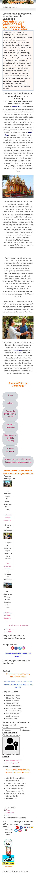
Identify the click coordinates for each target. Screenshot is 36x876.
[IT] (26, 830)
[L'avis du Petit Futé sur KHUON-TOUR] (8, 851)
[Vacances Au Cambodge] (16, 830)
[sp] (32, 827)
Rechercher (6, 7)
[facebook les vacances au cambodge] (21, 827)
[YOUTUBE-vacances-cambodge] (17, 827)
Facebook (8, 866)
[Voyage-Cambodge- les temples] (25, 827)
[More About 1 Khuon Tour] (8, 863)
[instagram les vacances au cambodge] (20, 830)
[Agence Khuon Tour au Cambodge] (8, 858)
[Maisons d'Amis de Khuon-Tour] (8, 843)
